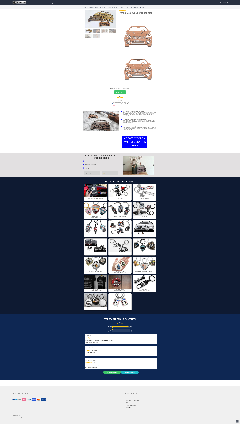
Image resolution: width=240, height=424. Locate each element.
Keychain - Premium (144, 198)
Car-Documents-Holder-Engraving (95, 199)
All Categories (134, 7)
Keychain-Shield (96, 217)
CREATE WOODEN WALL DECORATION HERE (134, 142)
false (124, 165)
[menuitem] (53, 3)
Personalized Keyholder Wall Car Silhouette (144, 234)
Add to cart (120, 92)
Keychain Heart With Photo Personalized (144, 271)
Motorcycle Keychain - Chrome (120, 307)
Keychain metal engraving (120, 253)
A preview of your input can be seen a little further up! (121, 88)
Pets (122, 7)
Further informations (93, 342)
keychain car (120, 199)
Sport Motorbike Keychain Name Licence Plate (96, 234)
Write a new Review (130, 372)
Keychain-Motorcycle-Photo (120, 234)
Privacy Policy (129, 402)
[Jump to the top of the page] (237, 421)
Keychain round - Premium (96, 308)
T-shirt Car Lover (96, 290)
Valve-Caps (144, 290)
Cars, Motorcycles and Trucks (90, 7)
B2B (127, 7)
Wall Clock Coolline (120, 290)
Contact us (128, 407)
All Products (142, 7)
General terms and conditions (132, 400)
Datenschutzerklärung (17, 417)
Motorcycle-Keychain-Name (120, 216)
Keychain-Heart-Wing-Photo (95, 271)
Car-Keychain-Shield (144, 253)
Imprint (128, 398)
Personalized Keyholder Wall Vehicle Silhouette (95, 253)
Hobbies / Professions (112, 7)
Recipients (102, 7)
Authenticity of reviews (131, 405)
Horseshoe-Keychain (120, 272)
